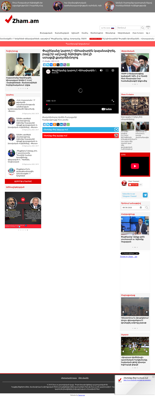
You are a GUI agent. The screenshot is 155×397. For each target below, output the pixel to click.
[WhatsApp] (68, 64)
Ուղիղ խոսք (12, 51)
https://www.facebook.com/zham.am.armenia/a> (137, 380)
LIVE (123, 155)
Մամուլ (85, 33)
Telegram (60, 130)
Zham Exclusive (138, 33)
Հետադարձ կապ (69, 378)
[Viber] (64, 64)
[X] (58, 64)
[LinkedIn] (61, 64)
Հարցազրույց (128, 214)
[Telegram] (44, 64)
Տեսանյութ (110, 33)
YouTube (59, 136)
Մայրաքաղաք (128, 295)
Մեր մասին (83, 378)
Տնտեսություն (96, 33)
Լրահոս (10, 95)
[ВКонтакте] (51, 64)
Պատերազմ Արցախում (77, 44)
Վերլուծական (124, 33)
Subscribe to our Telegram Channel (129, 195)
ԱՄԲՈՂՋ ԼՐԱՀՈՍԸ (23, 181)
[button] (8, 70)
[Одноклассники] (54, 64)
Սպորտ (124, 335)
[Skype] (47, 64)
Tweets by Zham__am (128, 257)
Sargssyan (81, 395)
